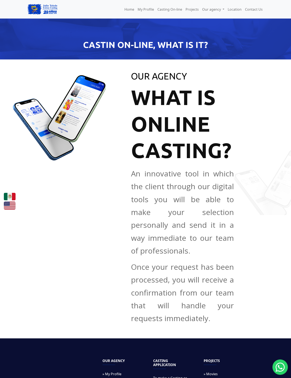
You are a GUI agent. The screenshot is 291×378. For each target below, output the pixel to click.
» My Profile (111, 374)
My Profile (146, 9)
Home (129, 9)
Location (235, 9)
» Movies (211, 374)
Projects (192, 9)
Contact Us (254, 9)
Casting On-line (169, 9)
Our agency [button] (212, 9)
